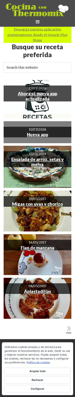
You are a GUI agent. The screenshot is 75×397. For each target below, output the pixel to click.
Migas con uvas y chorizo (37, 204)
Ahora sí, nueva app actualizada (37, 96)
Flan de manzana (37, 247)
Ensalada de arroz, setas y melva (37, 162)
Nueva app (37, 134)
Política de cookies (38, 362)
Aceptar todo (37, 371)
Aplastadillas (37, 291)
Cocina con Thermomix (37, 10)
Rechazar (37, 379)
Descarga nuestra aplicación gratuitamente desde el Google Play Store (37, 34)
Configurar (37, 388)
